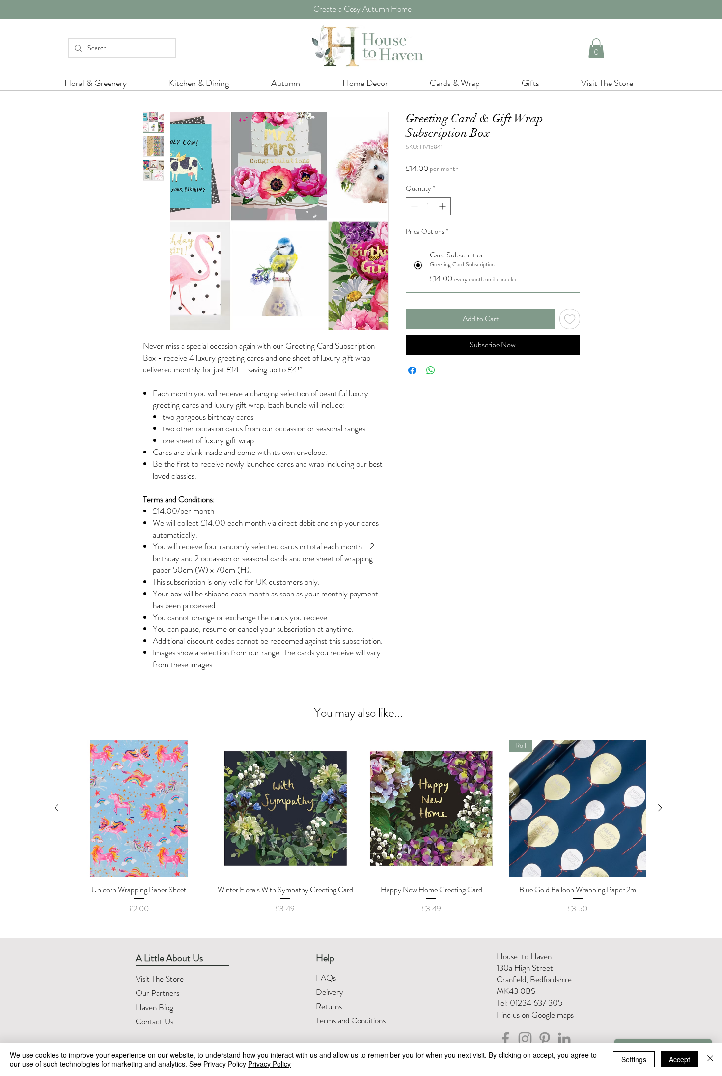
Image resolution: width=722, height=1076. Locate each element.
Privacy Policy (269, 1064)
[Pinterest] (545, 1039)
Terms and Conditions (352, 1020)
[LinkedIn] (564, 1039)
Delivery (329, 992)
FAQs (326, 978)
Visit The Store (160, 979)
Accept (679, 1059)
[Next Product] (660, 808)
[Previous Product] (56, 808)
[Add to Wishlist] (569, 319)
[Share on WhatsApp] (431, 370)
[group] (358, 832)
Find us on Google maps (535, 1014)
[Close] (710, 1059)
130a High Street (525, 968)
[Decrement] (413, 206)
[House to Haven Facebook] (505, 1039)
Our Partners (157, 993)
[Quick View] (139, 808)
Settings (633, 1059)
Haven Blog (154, 1007)
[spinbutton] (428, 206)
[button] (596, 48)
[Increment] (443, 206)
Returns (330, 1006)
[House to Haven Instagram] (525, 1039)
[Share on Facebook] (412, 370)
